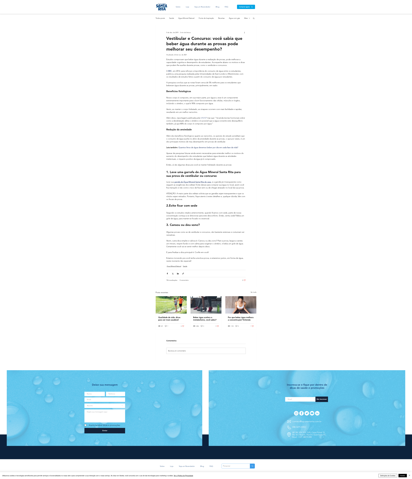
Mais (246, 18)
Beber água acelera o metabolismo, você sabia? (204, 318)
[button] (254, 18)
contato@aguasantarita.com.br (307, 421)
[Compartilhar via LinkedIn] (178, 274)
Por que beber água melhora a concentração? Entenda (241, 318)
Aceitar (402, 476)
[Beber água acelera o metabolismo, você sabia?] (206, 305)
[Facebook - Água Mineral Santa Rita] (301, 413)
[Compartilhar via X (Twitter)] (173, 274)
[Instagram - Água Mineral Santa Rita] (296, 413)
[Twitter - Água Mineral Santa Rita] (306, 413)
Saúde (171, 18)
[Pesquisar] (252, 466)
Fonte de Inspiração (206, 18)
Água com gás (234, 18)
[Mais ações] (244, 32)
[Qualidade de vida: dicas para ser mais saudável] (171, 305)
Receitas (221, 18)
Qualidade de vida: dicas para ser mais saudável (169, 318)
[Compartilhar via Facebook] (167, 274)
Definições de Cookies (387, 476)
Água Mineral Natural (186, 18)
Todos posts (160, 18)
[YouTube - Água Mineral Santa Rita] (312, 413)
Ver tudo (253, 292)
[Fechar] (409, 475)
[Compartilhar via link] (183, 274)
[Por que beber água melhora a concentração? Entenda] (240, 305)
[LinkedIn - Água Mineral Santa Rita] (317, 413)
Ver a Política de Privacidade (183, 476)
